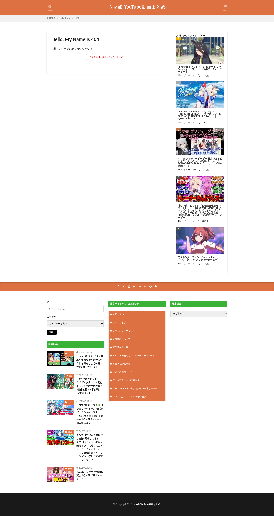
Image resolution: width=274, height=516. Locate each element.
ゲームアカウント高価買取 (126, 380)
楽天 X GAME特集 (122, 364)
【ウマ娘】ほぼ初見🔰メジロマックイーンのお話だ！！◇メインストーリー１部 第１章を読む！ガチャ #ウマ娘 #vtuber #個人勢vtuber (89, 414)
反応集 (205, 221)
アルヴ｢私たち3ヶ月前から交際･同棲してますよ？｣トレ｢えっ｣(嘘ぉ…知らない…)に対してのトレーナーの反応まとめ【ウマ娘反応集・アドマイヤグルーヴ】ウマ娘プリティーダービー (89, 447)
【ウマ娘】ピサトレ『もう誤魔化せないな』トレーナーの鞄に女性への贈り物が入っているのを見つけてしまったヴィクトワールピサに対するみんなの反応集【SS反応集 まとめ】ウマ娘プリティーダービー (200, 212)
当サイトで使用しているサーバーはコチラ (134, 356)
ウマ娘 (205, 75)
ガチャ (70, 402)
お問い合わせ (119, 314)
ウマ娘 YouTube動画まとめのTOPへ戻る (107, 57)
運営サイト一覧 (120, 347)
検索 (51, 332)
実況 (70, 376)
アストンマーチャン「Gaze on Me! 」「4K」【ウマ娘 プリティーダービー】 (199, 258)
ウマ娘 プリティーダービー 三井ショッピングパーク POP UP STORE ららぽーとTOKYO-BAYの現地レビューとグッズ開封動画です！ (200, 162)
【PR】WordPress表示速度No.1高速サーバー (135, 389)
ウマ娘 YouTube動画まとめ (137, 7)
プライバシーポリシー (124, 331)
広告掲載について (121, 339)
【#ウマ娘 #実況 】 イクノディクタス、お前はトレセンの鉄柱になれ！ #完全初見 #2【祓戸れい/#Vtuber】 (90, 386)
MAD (204, 123)
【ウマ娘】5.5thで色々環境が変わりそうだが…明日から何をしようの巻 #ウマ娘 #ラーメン (90, 361)
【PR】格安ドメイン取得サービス (129, 397)
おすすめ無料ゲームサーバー (127, 372)
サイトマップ (119, 323)
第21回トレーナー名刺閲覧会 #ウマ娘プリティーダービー (89, 475)
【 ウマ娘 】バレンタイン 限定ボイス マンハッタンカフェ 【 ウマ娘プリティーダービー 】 (200, 69)
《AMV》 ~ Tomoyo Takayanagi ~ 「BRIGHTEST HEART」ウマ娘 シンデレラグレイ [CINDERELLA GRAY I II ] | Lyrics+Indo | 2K (200, 115)
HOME (52, 18)
